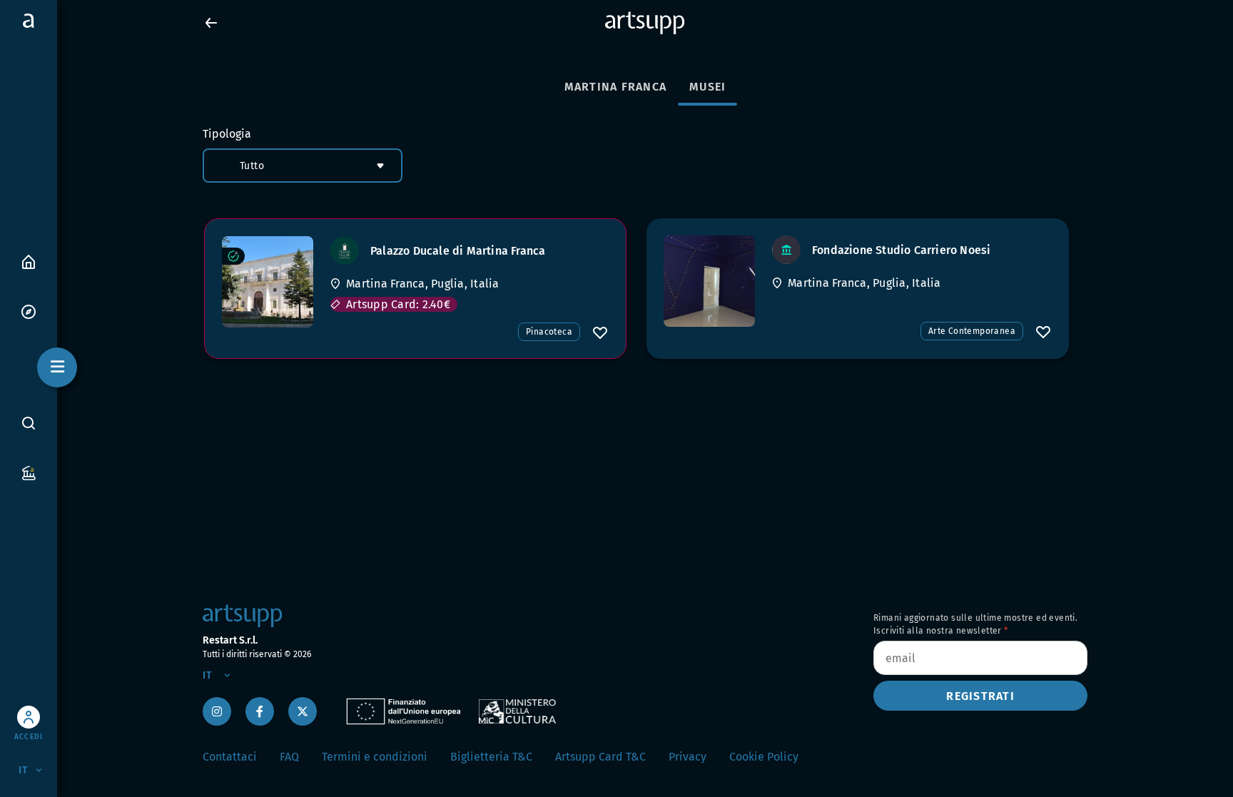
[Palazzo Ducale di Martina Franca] (267, 282)
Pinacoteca (549, 332)
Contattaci (230, 756)
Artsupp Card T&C (600, 756)
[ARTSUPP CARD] (28, 472)
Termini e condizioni (374, 756)
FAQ (289, 756)
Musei (707, 86)
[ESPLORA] (28, 311)
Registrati (980, 696)
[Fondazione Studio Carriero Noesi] (709, 281)
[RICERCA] (28, 423)
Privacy (687, 756)
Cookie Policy (763, 756)
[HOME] (28, 261)
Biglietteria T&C (491, 756)
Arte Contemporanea (971, 331)
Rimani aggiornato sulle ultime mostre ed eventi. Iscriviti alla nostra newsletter (975, 624)
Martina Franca (615, 86)
